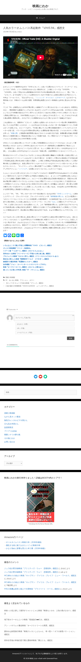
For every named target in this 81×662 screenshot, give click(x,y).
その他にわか (9, 438)
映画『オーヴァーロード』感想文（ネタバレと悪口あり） (23, 267)
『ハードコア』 (23, 169)
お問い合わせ (9, 442)
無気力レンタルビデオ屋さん (16, 420)
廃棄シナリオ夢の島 (12, 434)
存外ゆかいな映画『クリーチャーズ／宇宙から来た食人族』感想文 (27, 254)
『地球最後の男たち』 (57, 196)
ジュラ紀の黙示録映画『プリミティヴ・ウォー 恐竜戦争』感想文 (31, 568)
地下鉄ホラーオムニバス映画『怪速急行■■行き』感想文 (26, 619)
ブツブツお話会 (10, 431)
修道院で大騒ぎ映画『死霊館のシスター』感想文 (20, 262)
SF (6, 280)
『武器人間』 (14, 133)
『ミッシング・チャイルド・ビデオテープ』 (50, 98)
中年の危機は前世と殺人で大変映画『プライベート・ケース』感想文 (32, 589)
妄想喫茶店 (8, 427)
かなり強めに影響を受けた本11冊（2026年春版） (26, 548)
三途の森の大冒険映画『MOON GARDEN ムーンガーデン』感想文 (29, 286)
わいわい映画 (13, 280)
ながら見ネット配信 (12, 417)
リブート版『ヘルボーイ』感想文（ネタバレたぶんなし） (23, 251)
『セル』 (54, 202)
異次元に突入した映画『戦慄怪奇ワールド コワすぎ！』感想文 (26, 259)
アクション (24, 280)
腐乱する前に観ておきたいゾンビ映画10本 (23, 545)
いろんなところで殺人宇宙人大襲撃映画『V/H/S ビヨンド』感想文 (27, 245)
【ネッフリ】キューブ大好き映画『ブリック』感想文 (24, 283)
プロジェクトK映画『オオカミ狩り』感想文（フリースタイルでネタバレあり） (31, 256)
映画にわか (40, 6)
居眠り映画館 (10, 277)
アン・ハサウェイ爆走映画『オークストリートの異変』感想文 (29, 625)
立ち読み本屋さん (11, 424)
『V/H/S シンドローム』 (64, 194)
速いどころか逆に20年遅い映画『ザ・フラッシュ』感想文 (24, 270)
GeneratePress (52, 658)
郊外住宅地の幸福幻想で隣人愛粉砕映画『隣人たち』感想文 (28, 640)
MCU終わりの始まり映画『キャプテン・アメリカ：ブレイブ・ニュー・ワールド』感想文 (40, 575)
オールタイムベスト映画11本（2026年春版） (24, 542)
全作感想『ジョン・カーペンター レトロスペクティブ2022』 (25, 264)
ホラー (32, 280)
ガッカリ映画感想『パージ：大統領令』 (17, 248)
